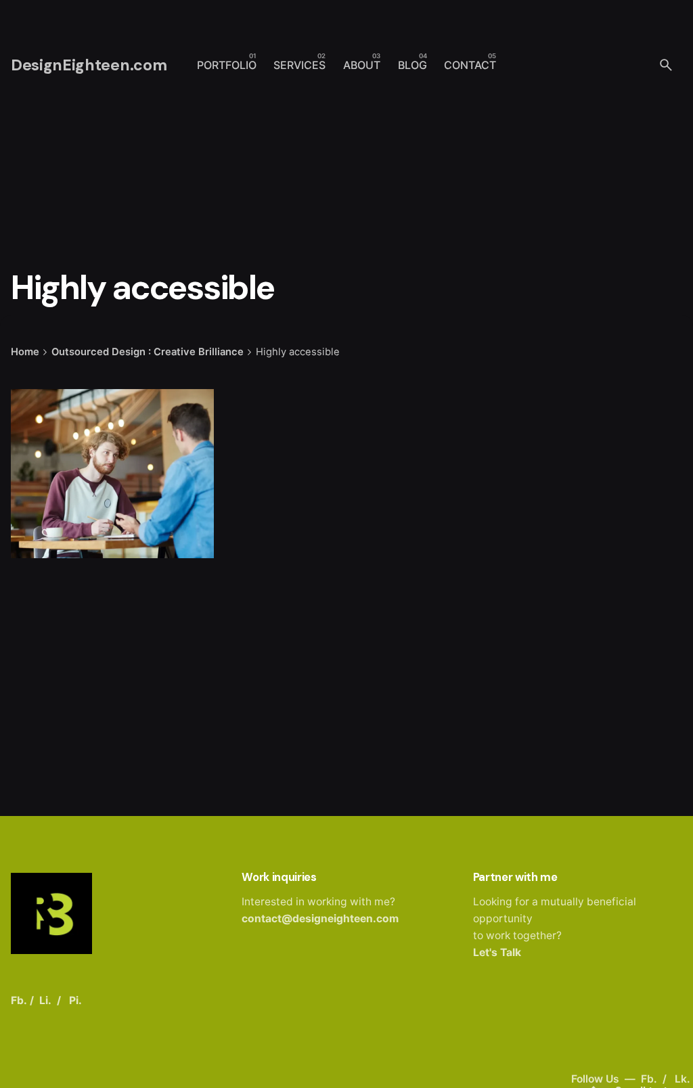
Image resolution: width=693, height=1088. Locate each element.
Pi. (75, 1000)
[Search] (666, 65)
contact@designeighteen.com (320, 918)
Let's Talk (497, 952)
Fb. (650, 1078)
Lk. (682, 1078)
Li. (45, 1000)
